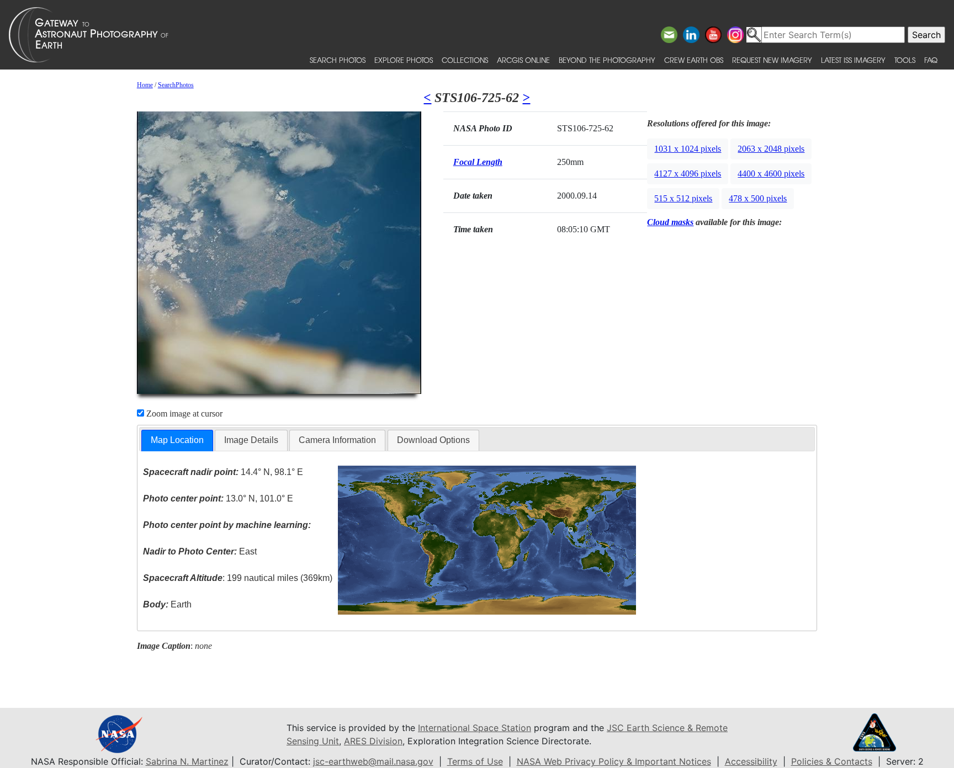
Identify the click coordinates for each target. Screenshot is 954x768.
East (200, 551)
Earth (167, 604)
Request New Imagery (772, 60)
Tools (904, 60)
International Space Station (474, 727)
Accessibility (751, 761)
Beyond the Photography (607, 60)
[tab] (177, 440)
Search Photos (337, 60)
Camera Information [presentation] (337, 440)
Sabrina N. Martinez (187, 761)
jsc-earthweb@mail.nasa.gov (373, 761)
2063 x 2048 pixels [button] (771, 148)
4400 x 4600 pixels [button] (771, 173)
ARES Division (373, 740)
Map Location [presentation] (177, 440)
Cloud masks (670, 222)
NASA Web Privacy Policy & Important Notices (614, 761)
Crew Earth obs (693, 60)
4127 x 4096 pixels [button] (687, 173)
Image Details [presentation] (251, 440)
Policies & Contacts (831, 761)
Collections (465, 60)
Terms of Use (475, 761)
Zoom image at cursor (183, 413)
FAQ (930, 60)
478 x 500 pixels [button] (758, 198)
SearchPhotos (176, 85)
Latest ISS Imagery (853, 60)
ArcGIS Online (523, 60)
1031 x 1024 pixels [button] (687, 148)
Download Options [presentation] (433, 440)
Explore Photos (403, 60)
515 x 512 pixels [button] (683, 198)
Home (145, 85)
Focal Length (477, 162)
